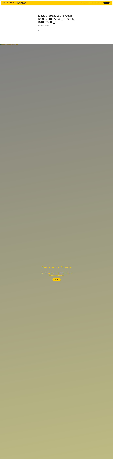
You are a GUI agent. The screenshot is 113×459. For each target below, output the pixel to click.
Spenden (106, 2)
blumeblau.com (45, 25)
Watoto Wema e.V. (22, 2)
